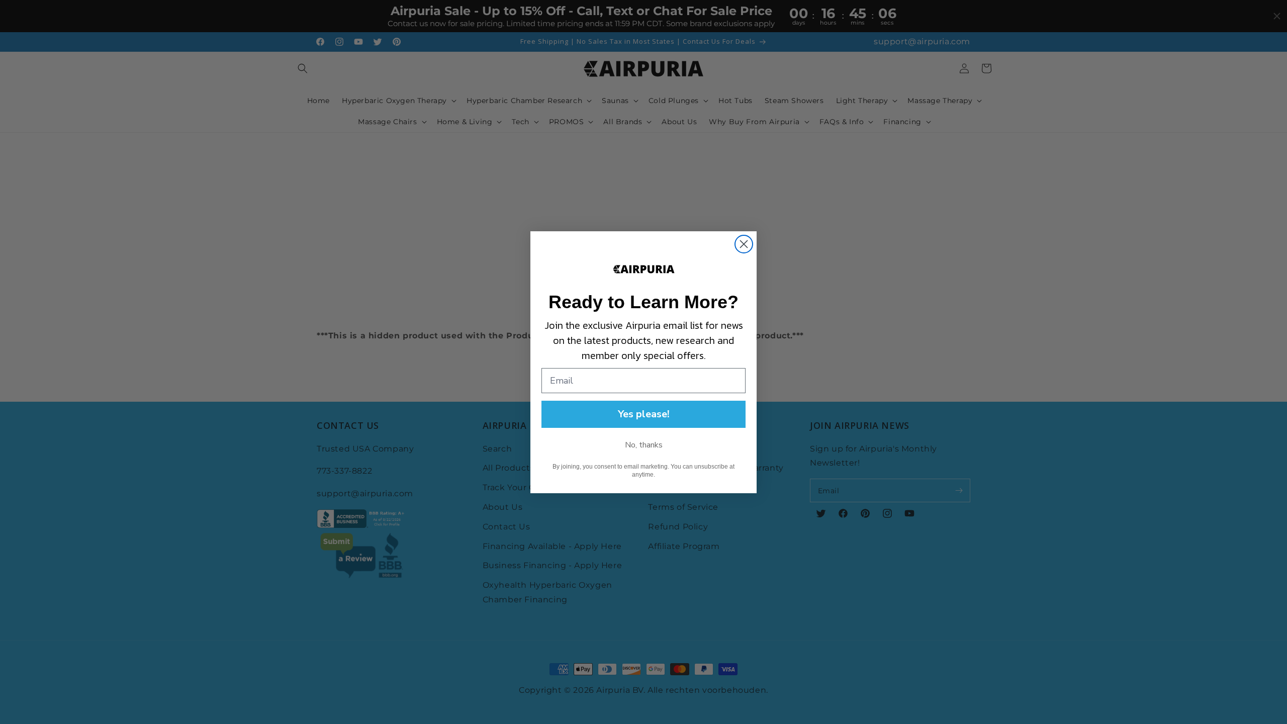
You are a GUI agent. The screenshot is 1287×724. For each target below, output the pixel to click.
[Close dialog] (744, 244)
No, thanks (644, 444)
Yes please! (644, 414)
